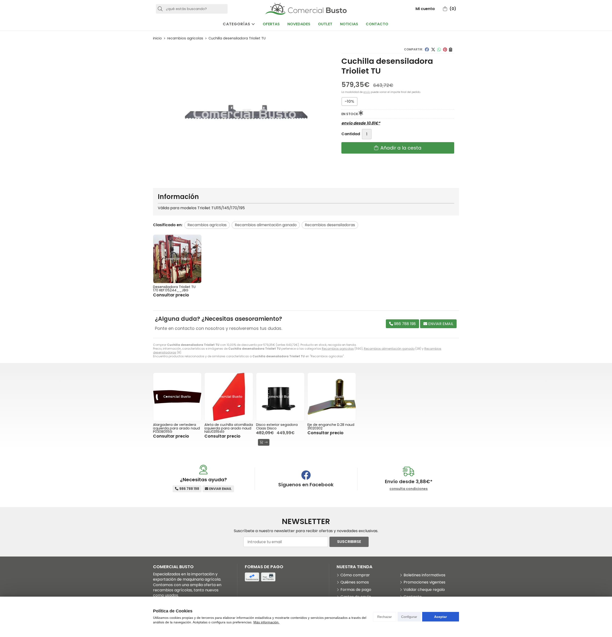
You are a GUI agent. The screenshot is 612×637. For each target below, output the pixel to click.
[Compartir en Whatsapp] (439, 49)
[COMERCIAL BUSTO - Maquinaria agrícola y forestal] (306, 9)
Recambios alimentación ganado (389, 349)
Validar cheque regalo (424, 589)
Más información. (266, 622)
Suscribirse (349, 541)
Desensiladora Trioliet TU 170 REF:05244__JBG (174, 288)
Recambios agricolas (338, 349)
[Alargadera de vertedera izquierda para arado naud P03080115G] (177, 397)
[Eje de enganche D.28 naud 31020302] (332, 397)
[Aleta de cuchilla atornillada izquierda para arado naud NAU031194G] (229, 397)
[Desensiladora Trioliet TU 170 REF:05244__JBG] (177, 259)
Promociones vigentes (424, 582)
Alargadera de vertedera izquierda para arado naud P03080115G (176, 428)
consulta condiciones (408, 489)
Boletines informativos (424, 575)
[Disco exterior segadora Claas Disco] (280, 397)
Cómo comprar (355, 575)
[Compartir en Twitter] (433, 49)
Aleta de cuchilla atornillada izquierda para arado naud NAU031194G (228, 428)
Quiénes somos (354, 582)
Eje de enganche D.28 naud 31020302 (330, 426)
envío (366, 92)
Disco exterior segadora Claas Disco (277, 426)
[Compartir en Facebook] (427, 49)
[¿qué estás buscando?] (192, 8)
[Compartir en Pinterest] (445, 49)
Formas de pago (355, 589)
